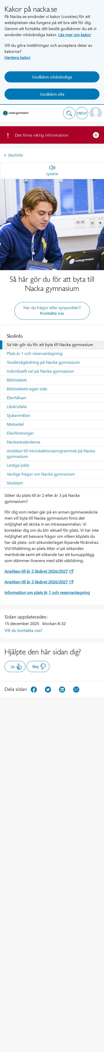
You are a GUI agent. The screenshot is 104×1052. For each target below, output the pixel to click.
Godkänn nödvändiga (52, 77)
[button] (69, 113)
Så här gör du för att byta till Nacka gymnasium (50, 344)
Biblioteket (17, 380)
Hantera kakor (18, 57)
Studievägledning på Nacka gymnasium (43, 362)
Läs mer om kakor (74, 34)
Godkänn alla (52, 94)
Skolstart (15, 483)
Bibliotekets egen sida (27, 389)
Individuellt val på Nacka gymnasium (40, 371)
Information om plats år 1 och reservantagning (47, 592)
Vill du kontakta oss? (23, 630)
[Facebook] (34, 688)
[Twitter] (48, 688)
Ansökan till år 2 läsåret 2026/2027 (36, 571)
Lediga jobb (18, 465)
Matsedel (15, 424)
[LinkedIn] (62, 688)
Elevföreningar (20, 433)
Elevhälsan (16, 397)
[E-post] (76, 688)
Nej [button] (35, 666)
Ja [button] (12, 666)
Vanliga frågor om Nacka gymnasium (41, 474)
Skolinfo (15, 155)
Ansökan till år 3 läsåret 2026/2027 (36, 581)
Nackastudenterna (23, 442)
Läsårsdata (17, 406)
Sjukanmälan (18, 415)
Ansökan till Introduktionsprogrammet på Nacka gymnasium (51, 453)
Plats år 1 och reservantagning (34, 353)
